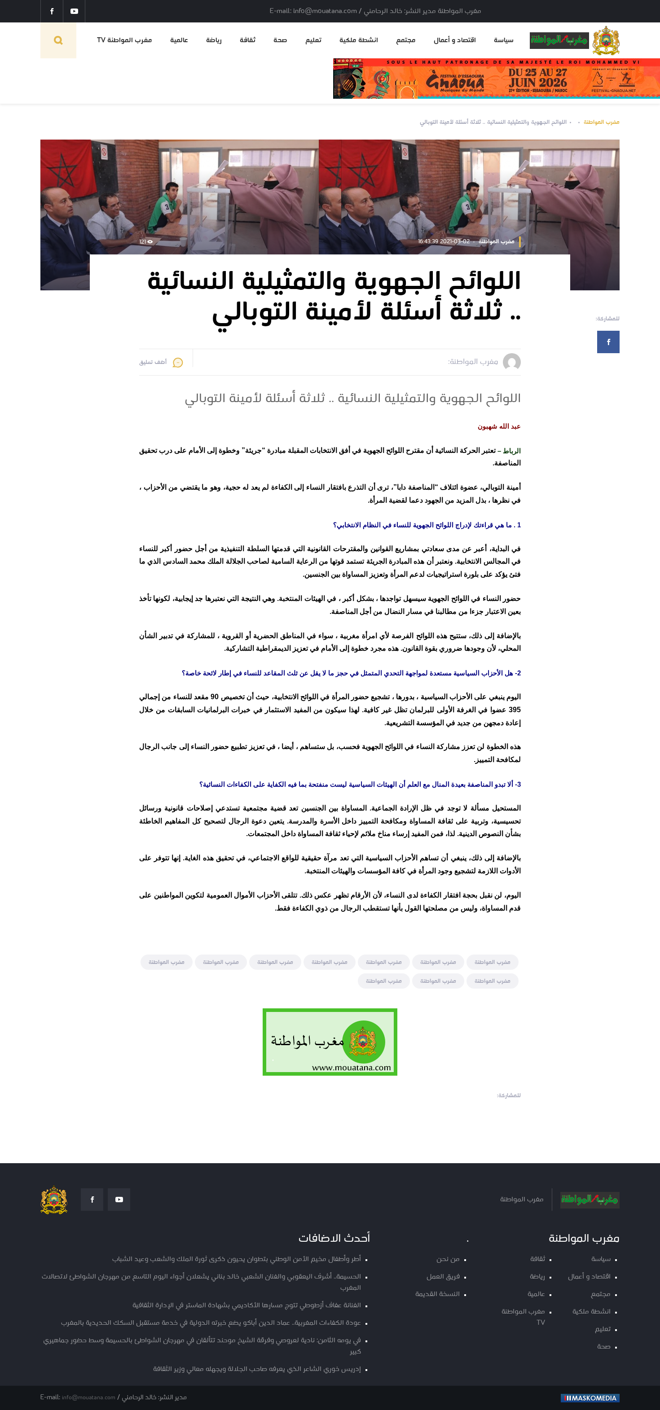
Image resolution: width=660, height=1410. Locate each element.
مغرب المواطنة (602, 122)
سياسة (504, 40)
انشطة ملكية (358, 40)
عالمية (179, 40)
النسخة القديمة (437, 1294)
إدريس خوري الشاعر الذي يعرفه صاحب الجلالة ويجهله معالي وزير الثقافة (257, 1369)
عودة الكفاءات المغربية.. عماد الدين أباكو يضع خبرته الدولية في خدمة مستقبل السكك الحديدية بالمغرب (211, 1323)
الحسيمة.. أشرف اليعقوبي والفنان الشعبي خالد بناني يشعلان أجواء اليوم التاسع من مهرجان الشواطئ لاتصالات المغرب (201, 1282)
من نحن (448, 1259)
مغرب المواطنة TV (124, 40)
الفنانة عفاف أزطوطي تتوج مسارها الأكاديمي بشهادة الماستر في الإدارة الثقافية (246, 1305)
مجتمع (406, 40)
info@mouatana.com (88, 1397)
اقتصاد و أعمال (455, 40)
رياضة (214, 40)
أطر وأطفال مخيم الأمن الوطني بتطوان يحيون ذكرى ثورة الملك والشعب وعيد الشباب (236, 1259)
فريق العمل (443, 1277)
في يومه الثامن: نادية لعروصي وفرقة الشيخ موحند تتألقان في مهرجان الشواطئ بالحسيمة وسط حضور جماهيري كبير (202, 1346)
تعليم (313, 40)
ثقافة (247, 40)
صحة (280, 40)
